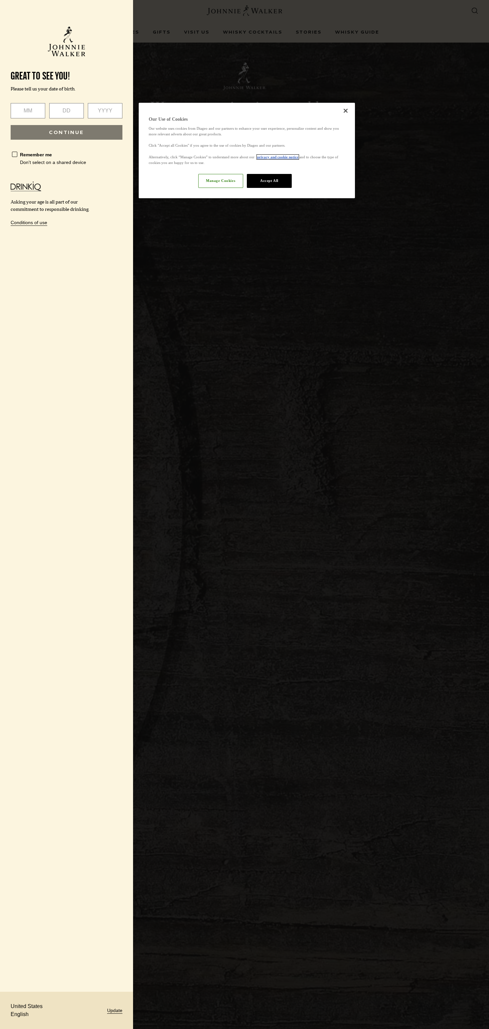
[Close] (345, 110)
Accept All (269, 181)
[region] (247, 150)
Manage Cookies (220, 181)
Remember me (36, 154)
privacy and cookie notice (277, 157)
